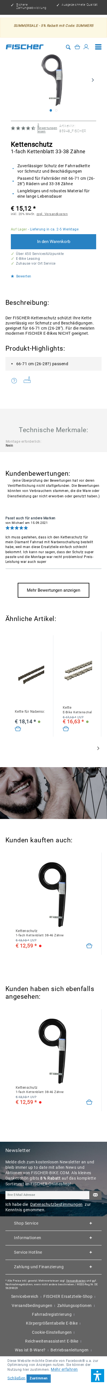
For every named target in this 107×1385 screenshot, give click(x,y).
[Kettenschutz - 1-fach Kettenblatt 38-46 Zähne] (89, 946)
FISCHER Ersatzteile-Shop (67, 1296)
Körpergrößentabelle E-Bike (52, 1323)
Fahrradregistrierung (52, 1314)
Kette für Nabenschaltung (30, 712)
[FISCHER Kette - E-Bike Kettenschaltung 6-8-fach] (77, 671)
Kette (77, 710)
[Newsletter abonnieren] (95, 1195)
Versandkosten (76, 1280)
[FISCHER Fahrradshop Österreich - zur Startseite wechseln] (24, 46)
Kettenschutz (40, 933)
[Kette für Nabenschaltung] (18, 729)
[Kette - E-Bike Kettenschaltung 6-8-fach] (66, 729)
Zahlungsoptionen (74, 1305)
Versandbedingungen (32, 1305)
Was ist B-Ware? (30, 1350)
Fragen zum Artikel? (15, 381)
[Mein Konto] (86, 46)
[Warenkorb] (77, 46)
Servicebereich (25, 1296)
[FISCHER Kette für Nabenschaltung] (30, 675)
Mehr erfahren (64, 1369)
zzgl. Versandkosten (52, 214)
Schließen (16, 1378)
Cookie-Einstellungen (52, 1332)
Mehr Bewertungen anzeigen (53, 590)
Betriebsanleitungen (70, 1350)
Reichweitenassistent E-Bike (51, 1341)
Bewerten (23, 276)
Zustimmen (39, 1378)
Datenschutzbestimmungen (56, 1204)
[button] (97, 1375)
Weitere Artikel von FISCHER (29, 381)
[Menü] (98, 47)
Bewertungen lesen (47, 128)
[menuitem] (98, 47)
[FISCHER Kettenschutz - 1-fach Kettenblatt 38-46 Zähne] (54, 894)
